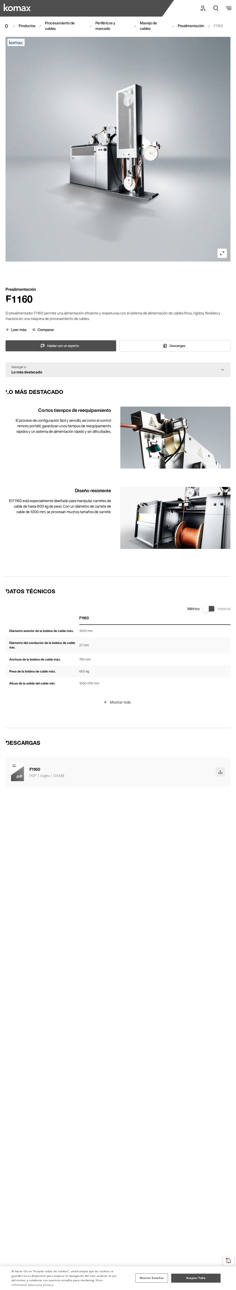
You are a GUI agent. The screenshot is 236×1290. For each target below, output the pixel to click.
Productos (27, 26)
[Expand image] (222, 253)
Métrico (193, 609)
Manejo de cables (148, 25)
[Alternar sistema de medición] (208, 609)
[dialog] (118, 1278)
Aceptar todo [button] (195, 1278)
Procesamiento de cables (60, 25)
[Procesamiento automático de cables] (23, 7)
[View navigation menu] (228, 8)
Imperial (224, 609)
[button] (151, 1278)
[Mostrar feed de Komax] (228, 1260)
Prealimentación (191, 26)
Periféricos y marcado (105, 25)
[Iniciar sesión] (202, 8)
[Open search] (215, 8)
